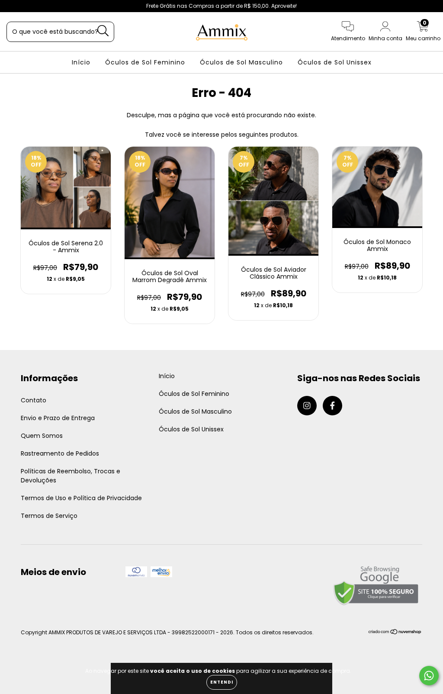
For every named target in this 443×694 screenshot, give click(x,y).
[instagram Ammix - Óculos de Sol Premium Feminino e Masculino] (12, 6)
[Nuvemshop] (395, 632)
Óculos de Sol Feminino (145, 62)
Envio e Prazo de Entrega (58, 418)
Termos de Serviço (49, 515)
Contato (33, 400)
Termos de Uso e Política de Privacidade (81, 498)
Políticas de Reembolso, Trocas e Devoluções (70, 476)
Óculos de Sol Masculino (241, 62)
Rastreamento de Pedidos (60, 453)
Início (81, 62)
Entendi (221, 682)
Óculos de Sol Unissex (335, 62)
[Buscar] (103, 31)
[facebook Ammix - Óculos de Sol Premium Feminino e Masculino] (25, 6)
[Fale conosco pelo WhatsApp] (429, 675)
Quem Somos (42, 435)
